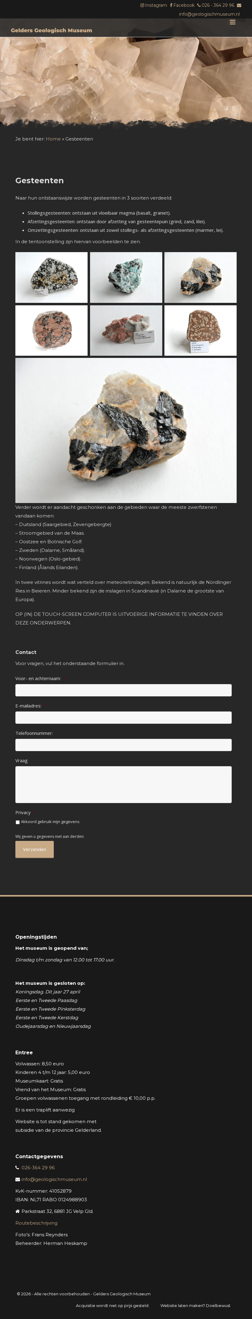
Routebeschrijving (36, 1223)
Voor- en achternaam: (40, 678)
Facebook (184, 5)
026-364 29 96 (38, 1167)
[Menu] (232, 22)
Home (53, 139)
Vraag (21, 760)
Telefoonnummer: (34, 733)
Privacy (25, 812)
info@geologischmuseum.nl (209, 14)
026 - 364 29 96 (218, 5)
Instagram (156, 5)
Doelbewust (218, 1305)
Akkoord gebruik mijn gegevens (50, 821)
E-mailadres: (30, 706)
